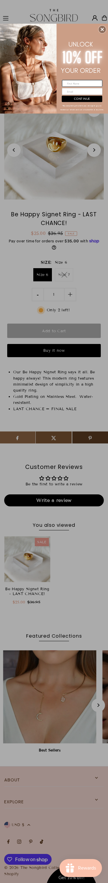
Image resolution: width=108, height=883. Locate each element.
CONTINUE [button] (82, 98)
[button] (102, 29)
